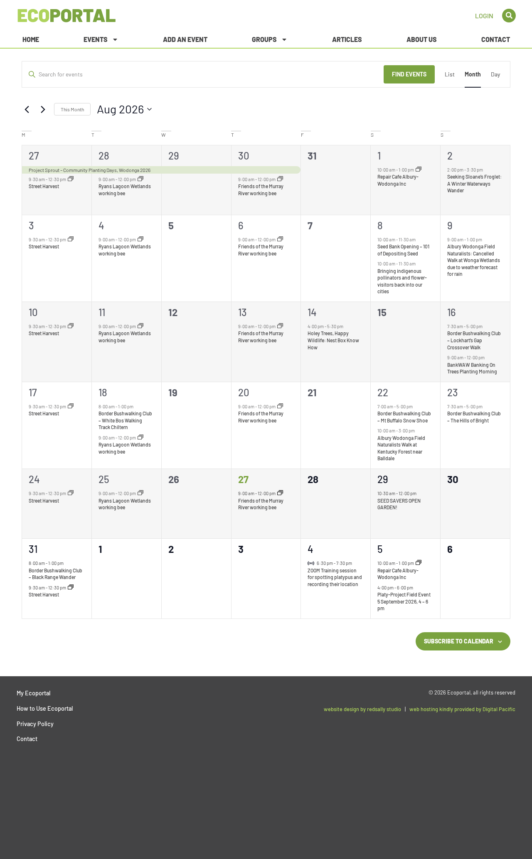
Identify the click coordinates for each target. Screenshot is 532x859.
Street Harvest (44, 186)
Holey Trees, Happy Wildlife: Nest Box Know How (333, 340)
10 (33, 312)
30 (243, 156)
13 (242, 312)
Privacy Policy (35, 723)
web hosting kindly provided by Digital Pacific (462, 709)
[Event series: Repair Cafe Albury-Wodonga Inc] (418, 169)
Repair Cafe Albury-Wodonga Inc (398, 573)
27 (34, 156)
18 (103, 392)
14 (312, 312)
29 (173, 156)
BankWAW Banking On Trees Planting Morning (472, 368)
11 (102, 312)
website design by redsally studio (362, 709)
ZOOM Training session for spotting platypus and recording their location (335, 577)
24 (34, 479)
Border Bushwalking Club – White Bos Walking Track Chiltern (125, 420)
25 (104, 479)
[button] (509, 15)
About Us (421, 39)
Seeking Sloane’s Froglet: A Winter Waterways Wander (474, 183)
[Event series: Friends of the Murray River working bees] (280, 179)
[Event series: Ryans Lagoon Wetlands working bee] (140, 179)
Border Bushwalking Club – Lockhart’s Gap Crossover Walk (474, 340)
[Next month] (43, 109)
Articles (347, 39)
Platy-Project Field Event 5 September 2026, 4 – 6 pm (404, 601)
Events (96, 39)
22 (382, 392)
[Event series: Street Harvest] (71, 179)
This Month (72, 109)
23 (452, 392)
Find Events (409, 74)
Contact (495, 39)
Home (30, 39)
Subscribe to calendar (458, 641)
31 (33, 549)
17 (33, 392)
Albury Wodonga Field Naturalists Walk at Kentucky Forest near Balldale (401, 448)
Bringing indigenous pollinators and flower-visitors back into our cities (402, 281)
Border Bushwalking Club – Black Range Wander (55, 573)
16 (451, 312)
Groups (264, 39)
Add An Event (185, 39)
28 (104, 156)
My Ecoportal (33, 693)
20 (243, 392)
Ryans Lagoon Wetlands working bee (125, 336)
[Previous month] (27, 109)
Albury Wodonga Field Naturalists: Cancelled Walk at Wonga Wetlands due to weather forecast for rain (473, 260)
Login (484, 16)
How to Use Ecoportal (45, 708)
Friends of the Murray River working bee (260, 336)
